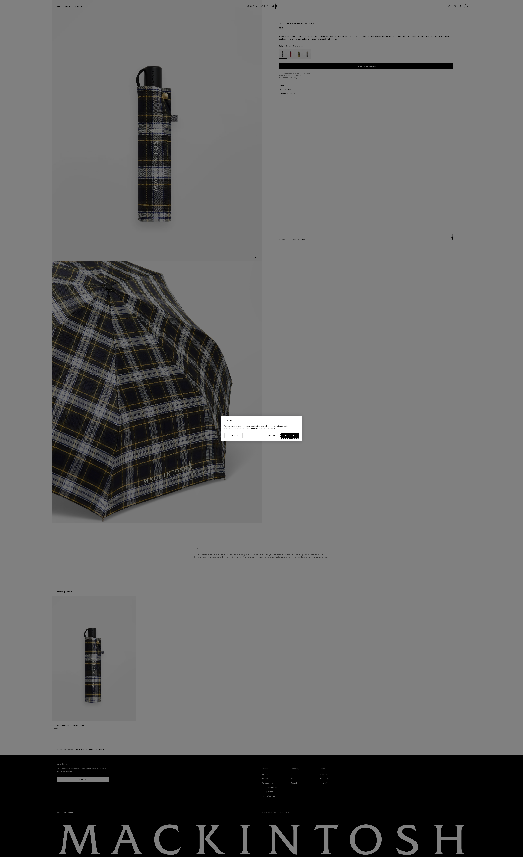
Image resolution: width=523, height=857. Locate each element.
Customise (233, 435)
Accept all (289, 435)
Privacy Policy (271, 428)
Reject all (271, 435)
